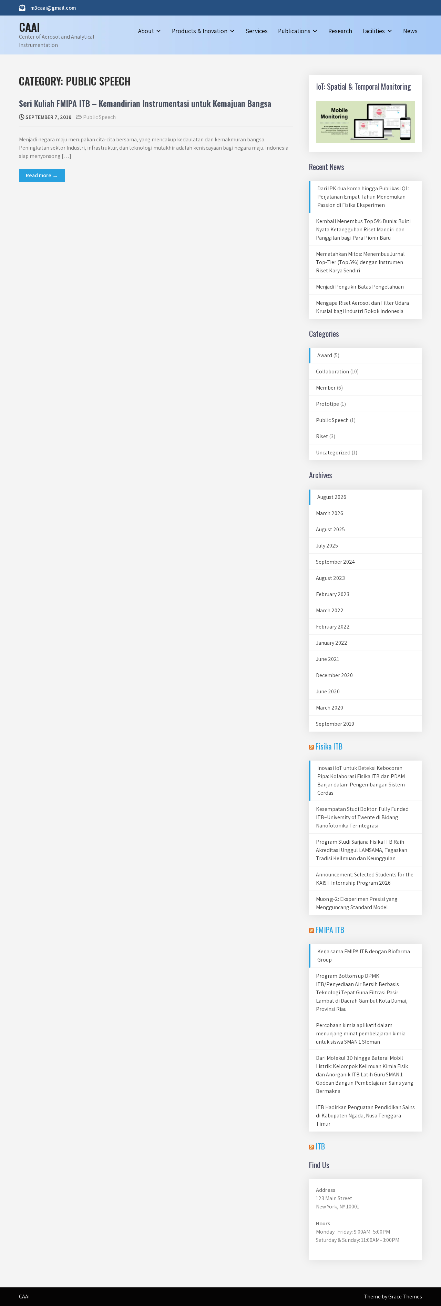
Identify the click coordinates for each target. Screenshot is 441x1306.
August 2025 (330, 529)
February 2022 (333, 626)
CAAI (29, 27)
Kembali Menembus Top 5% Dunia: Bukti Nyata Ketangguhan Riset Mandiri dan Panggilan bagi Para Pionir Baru (363, 229)
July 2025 (327, 545)
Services (257, 31)
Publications (294, 31)
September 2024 (335, 561)
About (146, 31)
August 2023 (330, 578)
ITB (320, 1146)
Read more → (42, 175)
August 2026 (331, 497)
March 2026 (329, 513)
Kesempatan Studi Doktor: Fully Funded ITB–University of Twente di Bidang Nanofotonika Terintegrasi (362, 817)
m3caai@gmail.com (53, 7)
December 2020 (334, 675)
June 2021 (327, 659)
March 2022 (329, 610)
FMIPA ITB (330, 929)
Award (324, 355)
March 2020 (329, 707)
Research (340, 31)
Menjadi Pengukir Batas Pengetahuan (360, 286)
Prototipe (327, 404)
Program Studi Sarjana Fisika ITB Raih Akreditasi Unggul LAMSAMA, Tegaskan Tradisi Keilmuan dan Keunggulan (361, 850)
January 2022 (331, 642)
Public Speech (99, 117)
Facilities (373, 31)
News (410, 31)
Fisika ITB (329, 746)
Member (326, 387)
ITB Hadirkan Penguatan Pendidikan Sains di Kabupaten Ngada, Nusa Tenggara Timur (365, 1115)
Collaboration (332, 371)
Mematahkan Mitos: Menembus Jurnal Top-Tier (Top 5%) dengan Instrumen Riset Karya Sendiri (360, 262)
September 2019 (335, 723)
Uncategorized (333, 452)
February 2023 (332, 594)
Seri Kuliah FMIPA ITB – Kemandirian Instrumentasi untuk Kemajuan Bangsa (145, 103)
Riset (322, 436)
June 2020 (328, 691)
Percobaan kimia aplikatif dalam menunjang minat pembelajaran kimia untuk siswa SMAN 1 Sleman (361, 1033)
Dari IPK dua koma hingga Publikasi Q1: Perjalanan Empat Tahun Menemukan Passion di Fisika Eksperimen (363, 197)
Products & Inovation (199, 31)
